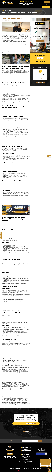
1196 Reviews (41, 23)
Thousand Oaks (15, 429)
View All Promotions (40, 82)
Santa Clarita (29, 428)
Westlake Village (29, 429)
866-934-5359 (26, 451)
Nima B (7, 20)
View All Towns (26, 431)
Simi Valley (35, 428)
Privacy (45, 454)
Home (3, 10)
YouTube (10, 457)
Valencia (21, 429)
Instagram (8, 457)
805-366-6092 (27, 2)
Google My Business (15, 457)
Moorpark (14, 428)
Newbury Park (22, 428)
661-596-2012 (26, 454)
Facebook (5, 457)
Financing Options (47, 4)
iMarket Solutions (21, 470)
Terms (46, 454)
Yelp (13, 457)
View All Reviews (40, 40)
